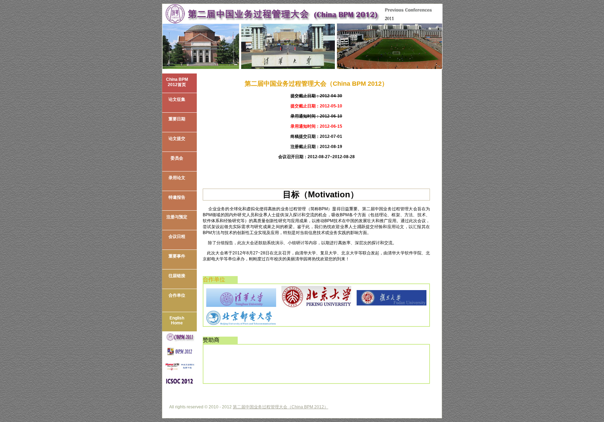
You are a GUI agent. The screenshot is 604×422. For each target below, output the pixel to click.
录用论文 (176, 177)
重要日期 (176, 119)
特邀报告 (176, 197)
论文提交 (176, 138)
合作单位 (176, 295)
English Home (177, 320)
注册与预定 (176, 216)
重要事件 (176, 256)
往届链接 (176, 275)
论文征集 (176, 99)
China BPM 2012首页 (177, 82)
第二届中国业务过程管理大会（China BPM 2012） (280, 407)
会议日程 (176, 236)
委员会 (177, 158)
